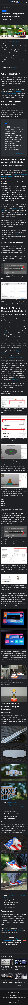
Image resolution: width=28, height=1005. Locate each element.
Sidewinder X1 (16, 208)
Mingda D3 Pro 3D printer (14, 357)
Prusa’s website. (15, 379)
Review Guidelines (22, 997)
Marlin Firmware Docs (17, 153)
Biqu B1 (10, 893)
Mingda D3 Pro (12, 802)
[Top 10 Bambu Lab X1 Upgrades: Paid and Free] (21, 976)
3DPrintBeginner (6, 23)
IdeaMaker (16, 46)
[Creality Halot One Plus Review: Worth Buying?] (7, 976)
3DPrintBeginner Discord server (12, 930)
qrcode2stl (4, 333)
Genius (3, 210)
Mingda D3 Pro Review (19, 41)
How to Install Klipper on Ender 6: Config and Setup (20, 968)
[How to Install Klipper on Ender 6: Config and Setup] (21, 962)
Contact (7, 997)
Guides (8, 7)
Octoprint (17, 234)
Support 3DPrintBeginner (14, 1002)
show (14, 67)
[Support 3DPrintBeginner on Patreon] (24, 940)
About (3, 997)
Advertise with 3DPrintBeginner (14, 1000)
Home (4, 7)
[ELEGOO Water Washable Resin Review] (7, 962)
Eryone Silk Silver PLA (15, 805)
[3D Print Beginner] (14, 2)
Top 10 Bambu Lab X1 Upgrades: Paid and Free (20, 982)
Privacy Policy (13, 997)
